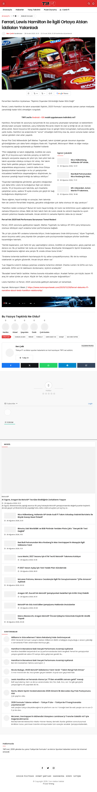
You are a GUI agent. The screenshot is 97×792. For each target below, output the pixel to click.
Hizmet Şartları (43, 776)
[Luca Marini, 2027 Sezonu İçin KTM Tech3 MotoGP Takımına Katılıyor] (10, 557)
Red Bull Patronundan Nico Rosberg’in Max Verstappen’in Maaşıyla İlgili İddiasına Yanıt (51, 543)
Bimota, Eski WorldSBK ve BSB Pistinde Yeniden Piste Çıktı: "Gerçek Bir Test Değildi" (53, 529)
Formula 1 (39, 337)
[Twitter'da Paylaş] (30, 365)
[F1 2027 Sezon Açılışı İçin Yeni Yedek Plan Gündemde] (10, 569)
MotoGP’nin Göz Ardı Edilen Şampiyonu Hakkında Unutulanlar (46, 604)
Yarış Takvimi (34, 9)
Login (90, 403)
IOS (42, 117)
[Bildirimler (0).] (93, 3)
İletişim (77, 776)
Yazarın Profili (87, 346)
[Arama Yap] (89, 3)
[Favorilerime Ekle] (28, 93)
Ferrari (31, 337)
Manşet (61, 337)
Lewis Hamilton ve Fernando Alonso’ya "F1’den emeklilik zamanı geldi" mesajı (47, 679)
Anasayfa (7, 9)
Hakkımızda (58, 776)
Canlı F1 (65, 9)
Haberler (20, 9)
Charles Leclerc (20, 337)
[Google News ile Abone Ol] (62, 93)
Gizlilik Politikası (25, 776)
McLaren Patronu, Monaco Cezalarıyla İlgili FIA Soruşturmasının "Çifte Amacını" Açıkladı (54, 580)
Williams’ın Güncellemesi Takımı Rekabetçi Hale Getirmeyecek (40, 637)
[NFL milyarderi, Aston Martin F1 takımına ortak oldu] (63, 189)
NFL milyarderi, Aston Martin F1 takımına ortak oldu (80, 190)
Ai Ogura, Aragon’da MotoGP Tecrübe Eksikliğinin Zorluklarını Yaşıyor (34, 499)
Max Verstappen (72, 337)
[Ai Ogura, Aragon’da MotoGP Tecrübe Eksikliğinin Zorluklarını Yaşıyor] (48, 470)
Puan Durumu (50, 9)
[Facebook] (42, 768)
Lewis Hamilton (51, 337)
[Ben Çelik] (11, 352)
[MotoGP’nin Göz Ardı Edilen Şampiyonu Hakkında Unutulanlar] (10, 606)
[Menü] (4, 3)
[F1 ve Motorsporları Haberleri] (48, 3)
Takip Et (25, 358)
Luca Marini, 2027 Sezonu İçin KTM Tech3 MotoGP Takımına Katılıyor (49, 556)
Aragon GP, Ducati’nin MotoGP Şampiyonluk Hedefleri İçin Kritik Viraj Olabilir (53, 593)
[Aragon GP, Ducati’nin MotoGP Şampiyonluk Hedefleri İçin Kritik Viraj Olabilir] (10, 594)
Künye (69, 776)
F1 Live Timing (48, 784)
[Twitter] (48, 768)
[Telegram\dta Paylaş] (67, 365)
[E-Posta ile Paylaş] (86, 365)
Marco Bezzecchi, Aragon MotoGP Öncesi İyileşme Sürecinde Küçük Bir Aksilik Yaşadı (54, 617)
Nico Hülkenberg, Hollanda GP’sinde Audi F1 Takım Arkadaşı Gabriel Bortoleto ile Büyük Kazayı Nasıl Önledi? (55, 515)
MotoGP (5, 496)
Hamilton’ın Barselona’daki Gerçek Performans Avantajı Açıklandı (42, 649)
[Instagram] (53, 768)
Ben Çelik (10, 33)
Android (36, 117)
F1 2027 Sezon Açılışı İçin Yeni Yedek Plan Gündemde (42, 567)
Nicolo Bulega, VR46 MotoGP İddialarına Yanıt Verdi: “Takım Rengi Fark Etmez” (48, 670)
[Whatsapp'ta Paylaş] (48, 365)
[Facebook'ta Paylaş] (11, 365)
